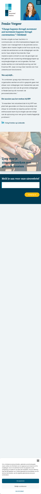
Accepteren (20, 481)
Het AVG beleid (19, 491)
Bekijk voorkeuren (20, 486)
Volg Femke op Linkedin (15, 123)
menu (38, 2)
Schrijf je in (32, 195)
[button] (38, 460)
